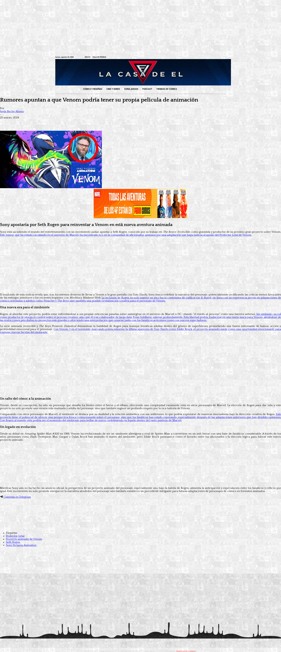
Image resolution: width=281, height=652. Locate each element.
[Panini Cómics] (140, 217)
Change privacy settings (186, 651)
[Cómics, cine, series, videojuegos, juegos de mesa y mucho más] (125, 72)
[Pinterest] (47, 122)
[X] (219, 57)
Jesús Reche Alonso (12, 111)
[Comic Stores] (140, 527)
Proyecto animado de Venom (24, 539)
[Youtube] (224, 57)
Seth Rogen (13, 542)
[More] (57, 122)
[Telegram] (215, 57)
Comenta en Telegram (17, 497)
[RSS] (206, 57)
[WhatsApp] (36, 122)
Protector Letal (15, 536)
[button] (202, 88)
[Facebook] (196, 57)
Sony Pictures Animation (21, 545)
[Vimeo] (189, 57)
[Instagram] (201, 57)
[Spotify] (210, 57)
